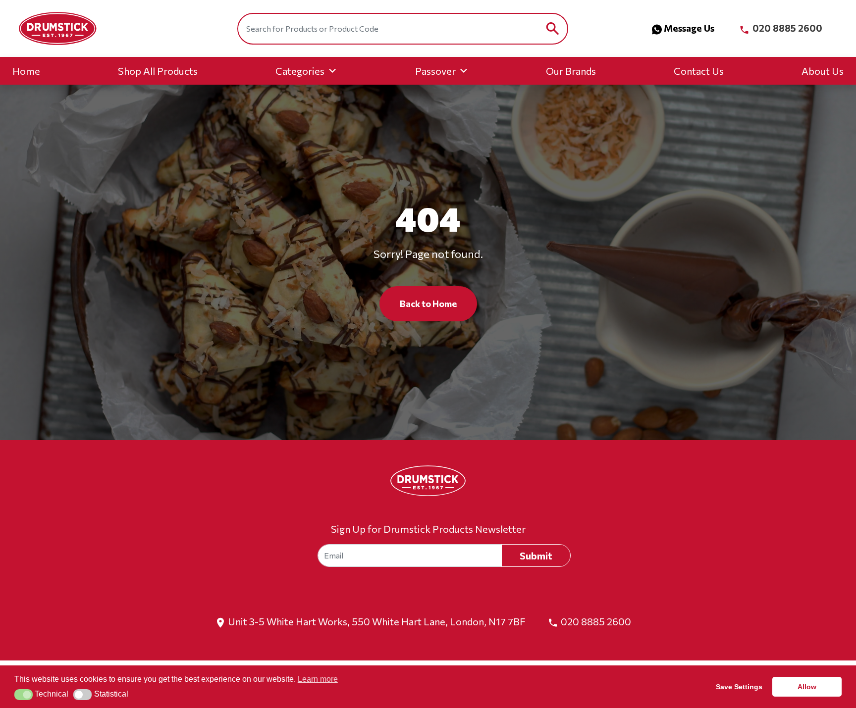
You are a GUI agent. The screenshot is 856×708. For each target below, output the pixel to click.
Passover (435, 71)
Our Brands (571, 71)
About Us (823, 71)
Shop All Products (158, 71)
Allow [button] (807, 687)
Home (26, 71)
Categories (299, 71)
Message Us (689, 28)
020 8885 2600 (786, 28)
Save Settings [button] (739, 687)
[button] (23, 694)
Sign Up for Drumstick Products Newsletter (428, 529)
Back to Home (428, 303)
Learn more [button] (318, 679)
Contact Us (699, 71)
